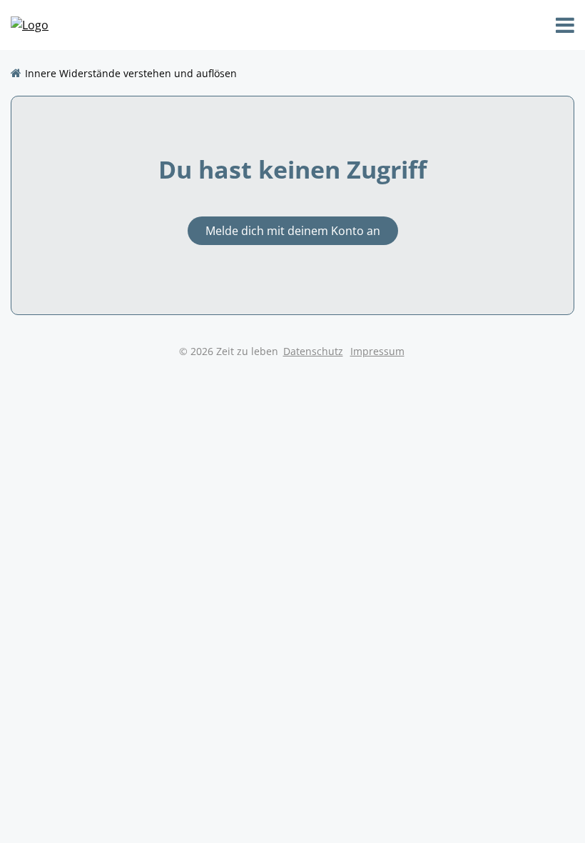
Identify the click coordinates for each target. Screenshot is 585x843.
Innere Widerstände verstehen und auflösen (131, 73)
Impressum (377, 351)
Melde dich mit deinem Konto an (292, 231)
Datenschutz (313, 351)
